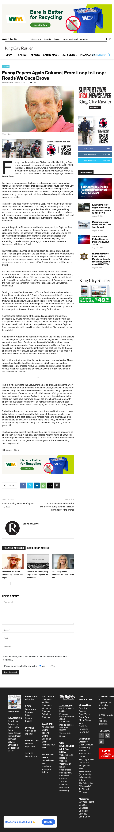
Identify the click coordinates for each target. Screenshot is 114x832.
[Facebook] (106, 39)
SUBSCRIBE (13, 711)
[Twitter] (30, 485)
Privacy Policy (14, 736)
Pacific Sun (84, 732)
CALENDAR (47, 724)
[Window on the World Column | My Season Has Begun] (13, 561)
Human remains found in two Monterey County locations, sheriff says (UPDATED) (101, 259)
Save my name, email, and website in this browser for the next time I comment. (35, 658)
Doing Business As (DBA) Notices (66, 727)
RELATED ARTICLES (14, 548)
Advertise (29, 699)
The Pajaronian (86, 783)
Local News (30, 709)
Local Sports (31, 756)
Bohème (83, 805)
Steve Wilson (7, 82)
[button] (102, 55)
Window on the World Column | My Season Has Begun (12, 575)
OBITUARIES (48, 696)
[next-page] (9, 583)
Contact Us (13, 724)
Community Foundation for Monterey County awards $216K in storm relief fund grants (57, 506)
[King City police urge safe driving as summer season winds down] (84, 207)
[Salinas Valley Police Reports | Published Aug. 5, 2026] (84, 239)
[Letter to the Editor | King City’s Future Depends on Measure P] (38, 561)
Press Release (14, 733)
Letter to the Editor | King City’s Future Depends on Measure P (37, 575)
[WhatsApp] (43, 485)
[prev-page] (4, 583)
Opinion (6, 66)
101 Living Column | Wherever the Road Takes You (63, 575)
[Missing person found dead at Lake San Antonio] (84, 224)
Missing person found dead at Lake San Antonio (101, 225)
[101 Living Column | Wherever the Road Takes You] (63, 561)
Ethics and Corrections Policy (13, 748)
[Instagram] (110, 39)
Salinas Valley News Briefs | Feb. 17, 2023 (18, 505)
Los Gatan (84, 762)
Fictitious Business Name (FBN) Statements (66, 718)
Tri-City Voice (85, 789)
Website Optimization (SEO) (65, 764)
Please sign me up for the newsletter (20, 666)
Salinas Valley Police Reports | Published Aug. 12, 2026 (94, 189)
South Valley (84, 817)
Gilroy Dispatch (86, 745)
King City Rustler (86, 759)
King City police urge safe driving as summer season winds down (102, 208)
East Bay (83, 814)
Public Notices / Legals (66, 709)
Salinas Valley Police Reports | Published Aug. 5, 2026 (101, 240)
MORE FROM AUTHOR (38, 548)
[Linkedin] (37, 485)
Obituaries (47, 699)
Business (29, 712)
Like (108, 148)
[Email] (50, 485)
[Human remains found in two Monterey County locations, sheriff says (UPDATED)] (84, 256)
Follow (106, 154)
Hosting (63, 758)
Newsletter (13, 721)
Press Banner (85, 771)
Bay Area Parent (86, 802)
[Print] (57, 485)
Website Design (66, 755)
